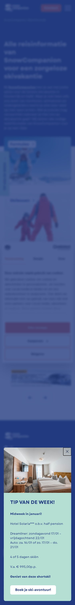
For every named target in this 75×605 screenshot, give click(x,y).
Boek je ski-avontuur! (33, 590)
